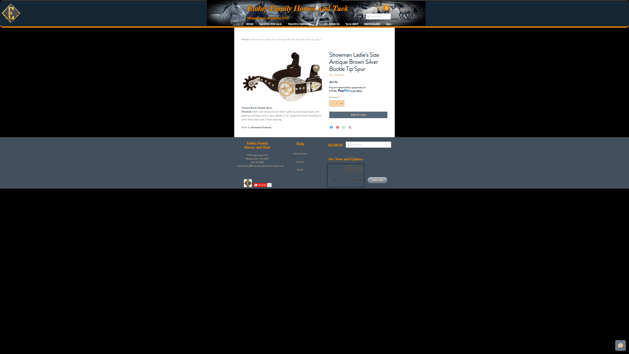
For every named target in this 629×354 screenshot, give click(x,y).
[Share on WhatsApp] (344, 127)
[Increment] (342, 103)
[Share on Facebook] (331, 127)
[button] (384, 8)
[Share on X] (350, 127)
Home (245, 39)
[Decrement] (332, 103)
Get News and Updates (346, 159)
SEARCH (335, 145)
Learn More (356, 90)
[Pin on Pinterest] (338, 127)
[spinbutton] (337, 103)
